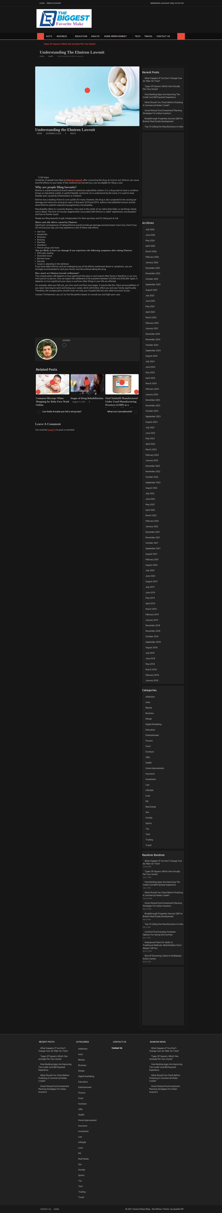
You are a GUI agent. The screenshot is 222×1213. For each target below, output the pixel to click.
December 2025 (153, 268)
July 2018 (150, 653)
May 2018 (150, 664)
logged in (51, 430)
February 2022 (152, 521)
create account (54, 3)
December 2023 (153, 400)
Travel (148, 36)
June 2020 (150, 576)
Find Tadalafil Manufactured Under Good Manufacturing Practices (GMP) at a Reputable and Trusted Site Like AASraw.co (87, 405)
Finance (149, 741)
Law (147, 785)
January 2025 (152, 328)
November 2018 (153, 631)
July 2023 (150, 427)
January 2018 (152, 680)
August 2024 (151, 356)
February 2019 (152, 614)
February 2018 (152, 675)
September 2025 (153, 284)
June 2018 (150, 658)
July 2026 (150, 229)
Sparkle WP (178, 1209)
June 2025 (150, 301)
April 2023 (150, 444)
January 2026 (152, 262)
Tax (147, 829)
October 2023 (152, 411)
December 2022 (153, 466)
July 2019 (150, 587)
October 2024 (152, 345)
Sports (149, 823)
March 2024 (151, 383)
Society (149, 818)
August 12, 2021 (44, 402)
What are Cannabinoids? (119, 411)
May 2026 (150, 240)
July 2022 (150, 493)
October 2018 (152, 636)
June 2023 (150, 433)
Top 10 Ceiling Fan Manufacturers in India (164, 126)
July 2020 (150, 570)
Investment (151, 779)
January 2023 (152, 460)
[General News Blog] (40, 36)
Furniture (150, 752)
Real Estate (151, 807)
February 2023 (152, 455)
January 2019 (152, 620)
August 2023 (151, 422)
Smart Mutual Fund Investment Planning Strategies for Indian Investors (53, 1089)
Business (62, 36)
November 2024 (153, 339)
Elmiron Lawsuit (74, 180)
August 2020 (151, 565)
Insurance (150, 774)
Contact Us (163, 36)
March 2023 (151, 449)
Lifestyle (149, 790)
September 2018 (153, 642)
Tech (137, 36)
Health (95, 36)
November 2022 (153, 471)
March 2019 (151, 609)
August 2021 (151, 554)
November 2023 (153, 405)
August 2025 (151, 290)
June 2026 (150, 235)
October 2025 (152, 279)
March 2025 (151, 317)
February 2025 (152, 323)
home (56, 1209)
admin (39, 133)
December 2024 (153, 334)
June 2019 (150, 592)
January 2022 (152, 526)
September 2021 (153, 548)
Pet (147, 801)
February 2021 (152, 559)
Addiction (150, 697)
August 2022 (151, 488)
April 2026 (150, 246)
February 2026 (152, 257)
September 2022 (153, 482)
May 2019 (150, 598)
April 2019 (150, 603)
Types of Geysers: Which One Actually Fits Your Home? (70, 44)
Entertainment (152, 735)
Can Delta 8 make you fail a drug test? (61, 411)
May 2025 (150, 306)
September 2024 (153, 350)
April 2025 (150, 312)
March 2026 (151, 251)
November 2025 (153, 273)
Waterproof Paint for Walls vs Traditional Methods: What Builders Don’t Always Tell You (162, 945)
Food (148, 746)
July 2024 (150, 361)
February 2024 (152, 389)
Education (81, 36)
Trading (149, 839)
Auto (49, 36)
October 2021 (152, 543)
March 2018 (151, 669)
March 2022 (151, 515)
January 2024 (152, 394)
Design (149, 719)
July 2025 (150, 295)
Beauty (149, 707)
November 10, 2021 (53, 133)
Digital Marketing (153, 724)
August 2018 (151, 647)
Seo (147, 812)
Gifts (148, 757)
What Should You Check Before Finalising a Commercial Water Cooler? (53, 1078)
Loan (148, 796)
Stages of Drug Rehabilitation (52, 398)
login (41, 3)
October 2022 (152, 477)
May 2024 (150, 372)
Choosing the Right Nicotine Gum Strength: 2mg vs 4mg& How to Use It (121, 401)
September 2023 (153, 416)
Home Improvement (115, 36)
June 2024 (150, 367)
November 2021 (153, 537)
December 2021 (153, 532)
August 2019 (151, 581)
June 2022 (150, 499)
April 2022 (150, 510)
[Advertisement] (87, 155)
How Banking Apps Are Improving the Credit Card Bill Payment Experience (54, 1067)
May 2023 (150, 438)
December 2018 (153, 625)
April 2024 (150, 378)
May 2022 (150, 504)
